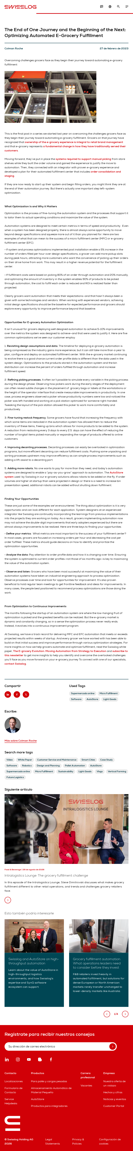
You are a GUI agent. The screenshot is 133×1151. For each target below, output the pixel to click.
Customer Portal (113, 1106)
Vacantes (86, 1085)
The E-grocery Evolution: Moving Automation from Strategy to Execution (59, 651)
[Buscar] (118, 6)
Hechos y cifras (112, 1092)
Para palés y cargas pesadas (49, 1081)
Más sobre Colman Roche (21, 740)
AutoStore (37, 1099)
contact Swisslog (15, 663)
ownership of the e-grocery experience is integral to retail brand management (74, 142)
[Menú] (126, 6)
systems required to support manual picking (83, 159)
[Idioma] (110, 6)
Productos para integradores (49, 1106)
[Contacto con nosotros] (101, 6)
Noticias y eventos (114, 1099)
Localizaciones (14, 1081)
